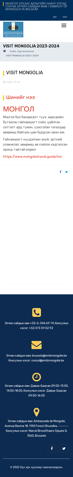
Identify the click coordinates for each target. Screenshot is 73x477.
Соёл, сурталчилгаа (22, 51)
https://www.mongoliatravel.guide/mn (32, 157)
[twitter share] (66, 172)
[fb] (52, 448)
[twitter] (64, 448)
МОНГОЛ (18, 108)
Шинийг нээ (20, 97)
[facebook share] (60, 172)
